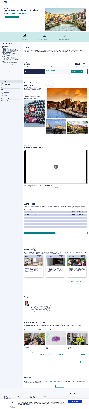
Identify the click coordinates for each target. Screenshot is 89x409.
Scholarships (32, 396)
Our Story (44, 391)
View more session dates (23, 11)
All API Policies (58, 391)
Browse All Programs (11, 5)
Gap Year (5, 396)
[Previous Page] (24, 345)
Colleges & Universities (21, 394)
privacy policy (28, 404)
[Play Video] (56, 167)
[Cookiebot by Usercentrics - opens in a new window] (12, 407)
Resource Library (33, 391)
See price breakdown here (7, 67)
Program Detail (19, 5)
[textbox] (34, 93)
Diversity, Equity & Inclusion (48, 394)
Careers (44, 396)
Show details (20, 407)
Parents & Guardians (20, 395)
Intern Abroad (6, 394)
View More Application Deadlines (19, 13)
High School (6, 397)
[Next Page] (87, 345)
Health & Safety (32, 397)
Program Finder (6, 391)
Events (31, 394)
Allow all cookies (75, 401)
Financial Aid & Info (33, 395)
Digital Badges (45, 395)
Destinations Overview (7, 398)
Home (5, 5)
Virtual (5, 395)
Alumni (18, 396)
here (50, 381)
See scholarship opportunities (64, 39)
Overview (18, 391)
